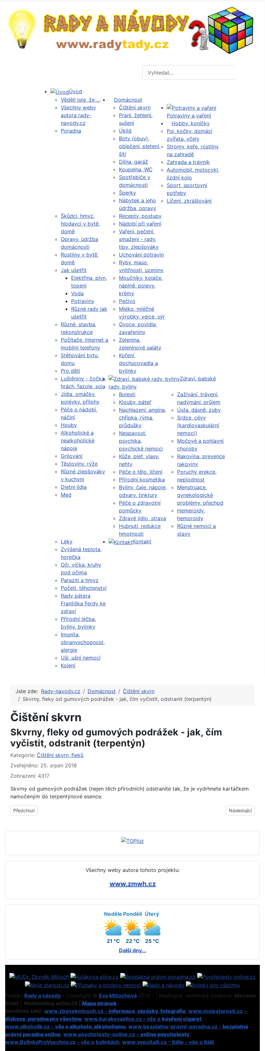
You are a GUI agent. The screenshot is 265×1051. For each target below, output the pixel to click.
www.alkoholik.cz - (65, 1026)
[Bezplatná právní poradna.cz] (158, 976)
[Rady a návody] (163, 984)
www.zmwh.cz (133, 884)
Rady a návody (42, 995)
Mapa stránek (99, 1003)
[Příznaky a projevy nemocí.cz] (106, 984)
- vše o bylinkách (98, 1042)
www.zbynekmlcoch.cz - (115, 1011)
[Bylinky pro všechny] (213, 984)
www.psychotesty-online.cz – (126, 1034)
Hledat (249, 72)
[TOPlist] (132, 840)
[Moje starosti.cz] (47, 984)
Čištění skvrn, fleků (60, 755)
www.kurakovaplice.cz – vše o (142, 1019)
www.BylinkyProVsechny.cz (40, 1042)
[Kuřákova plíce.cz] (94, 976)
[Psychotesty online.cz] (226, 976)
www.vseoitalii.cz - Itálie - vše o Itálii (168, 1042)
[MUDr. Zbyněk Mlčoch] (39, 976)
